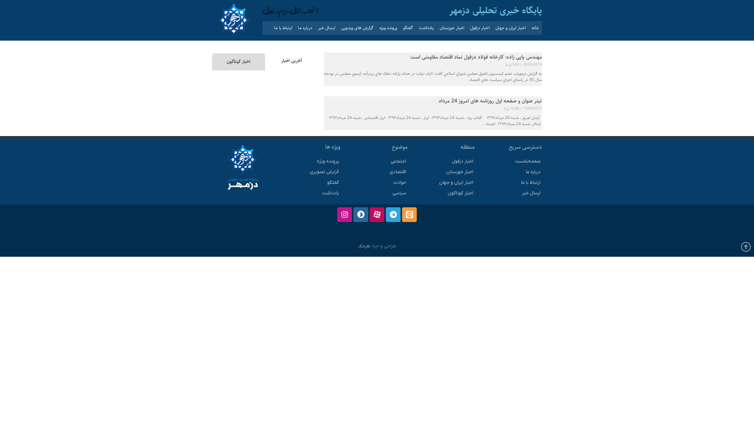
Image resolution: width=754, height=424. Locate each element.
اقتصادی (398, 172)
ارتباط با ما (283, 27)
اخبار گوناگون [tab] (238, 61)
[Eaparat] (377, 214)
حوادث (399, 183)
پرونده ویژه (388, 27)
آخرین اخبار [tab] (291, 60)
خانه (535, 27)
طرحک (364, 246)
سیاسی (399, 193)
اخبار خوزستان (452, 27)
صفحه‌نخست (527, 161)
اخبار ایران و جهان (510, 27)
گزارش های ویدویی (357, 27)
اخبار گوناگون (460, 193)
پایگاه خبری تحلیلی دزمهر (495, 10)
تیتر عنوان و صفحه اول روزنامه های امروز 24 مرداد (490, 101)
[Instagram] (344, 214)
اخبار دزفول (480, 27)
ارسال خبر (326, 27)
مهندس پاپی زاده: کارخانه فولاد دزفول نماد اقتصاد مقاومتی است (476, 57)
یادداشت (426, 27)
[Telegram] (393, 214)
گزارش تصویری (324, 172)
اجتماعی (398, 161)
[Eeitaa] (409, 214)
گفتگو (408, 27)
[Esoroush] (360, 214)
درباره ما (305, 27)
